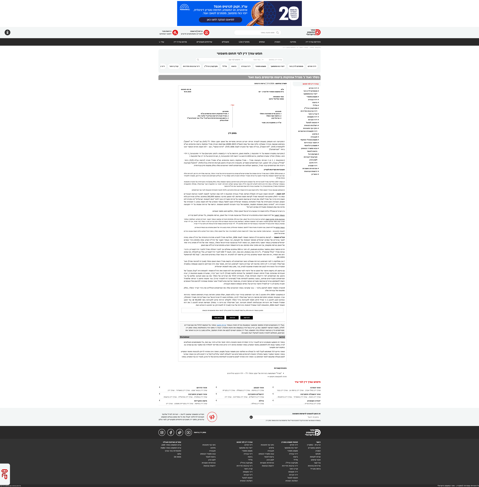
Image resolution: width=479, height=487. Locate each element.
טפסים (262, 41)
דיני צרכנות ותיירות (191, 66)
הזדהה (232, 318)
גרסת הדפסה (259, 83)
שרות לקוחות (315, 457)
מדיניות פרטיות (314, 466)
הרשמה (193, 31)
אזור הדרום (202, 387)
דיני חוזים (312, 66)
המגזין (277, 41)
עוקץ (179, 454)
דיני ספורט (312, 165)
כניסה (200, 31)
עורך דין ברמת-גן (296, 390)
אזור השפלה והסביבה (310, 394)
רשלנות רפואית (310, 125)
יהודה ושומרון (314, 400)
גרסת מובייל (315, 469)
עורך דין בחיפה (258, 390)
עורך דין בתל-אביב (313, 390)
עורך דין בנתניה (200, 397)
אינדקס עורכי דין (313, 41)
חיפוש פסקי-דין (289, 47)
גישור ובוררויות (310, 142)
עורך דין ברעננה (170, 397)
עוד (161, 41)
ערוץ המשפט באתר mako (171, 448)
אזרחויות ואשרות (309, 168)
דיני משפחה (312, 117)
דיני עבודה (245, 66)
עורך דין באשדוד (300, 397)
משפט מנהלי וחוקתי (308, 140)
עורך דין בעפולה (243, 390)
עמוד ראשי (303, 47)
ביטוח (233, 66)
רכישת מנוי (166, 31)
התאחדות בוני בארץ (173, 451)
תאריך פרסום (281, 83)
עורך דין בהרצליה (185, 397)
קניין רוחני (173, 66)
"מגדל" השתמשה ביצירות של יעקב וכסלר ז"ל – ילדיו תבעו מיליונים (254, 373)
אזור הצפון (259, 387)
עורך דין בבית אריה (313, 403)
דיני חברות (312, 119)
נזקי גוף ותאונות (310, 128)
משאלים (225, 41)
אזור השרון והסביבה (197, 394)
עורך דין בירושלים (256, 397)
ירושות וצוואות (310, 171)
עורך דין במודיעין (240, 397)
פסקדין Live (244, 41)
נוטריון (314, 174)
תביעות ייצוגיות (310, 157)
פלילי (224, 66)
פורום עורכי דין (180, 41)
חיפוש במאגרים (314, 448)
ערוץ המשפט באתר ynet (171, 445)
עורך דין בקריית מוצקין (183, 403)
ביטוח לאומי (312, 151)
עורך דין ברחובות (285, 397)
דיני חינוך (313, 162)
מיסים (314, 134)
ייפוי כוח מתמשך (278, 66)
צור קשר (317, 463)
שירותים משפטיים (204, 41)
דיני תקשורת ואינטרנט (307, 131)
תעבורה (314, 137)
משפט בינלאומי (310, 145)
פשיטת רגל (312, 154)
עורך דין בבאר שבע (199, 390)
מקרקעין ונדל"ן (211, 66)
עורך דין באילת (257, 403)
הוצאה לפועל (311, 122)
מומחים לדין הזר (296, 66)
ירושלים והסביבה (256, 394)
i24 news (177, 457)
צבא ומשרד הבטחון (309, 148)
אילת (261, 400)
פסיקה (293, 41)
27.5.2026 (270, 83)
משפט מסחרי (260, 66)
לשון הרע (313, 160)
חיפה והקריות (200, 400)
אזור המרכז (315, 387)
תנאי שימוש (316, 460)
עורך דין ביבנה (315, 397)
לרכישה (247, 318)
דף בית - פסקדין (314, 445)
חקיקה (318, 454)
